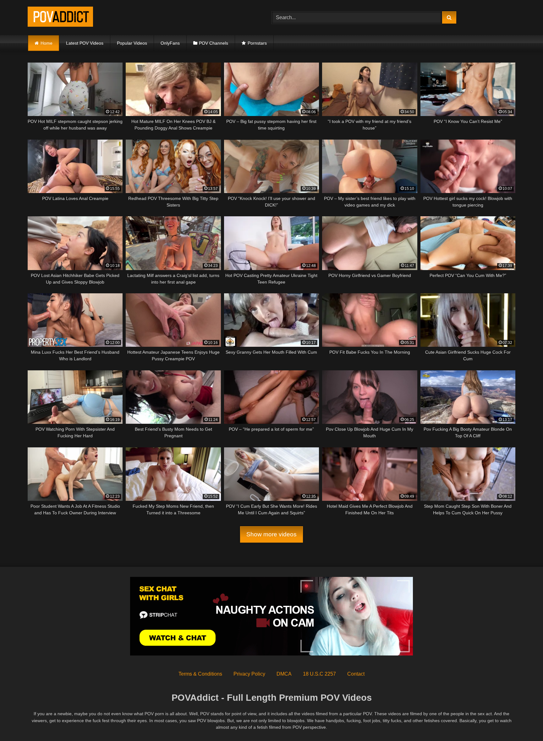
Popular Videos (132, 43)
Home (46, 43)
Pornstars (257, 43)
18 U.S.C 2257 (319, 674)
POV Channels (213, 43)
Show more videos (271, 534)
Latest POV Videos (84, 43)
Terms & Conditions (200, 674)
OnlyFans (170, 43)
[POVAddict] (60, 18)
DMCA (284, 674)
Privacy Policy (249, 674)
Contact (356, 674)
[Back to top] (523, 722)
